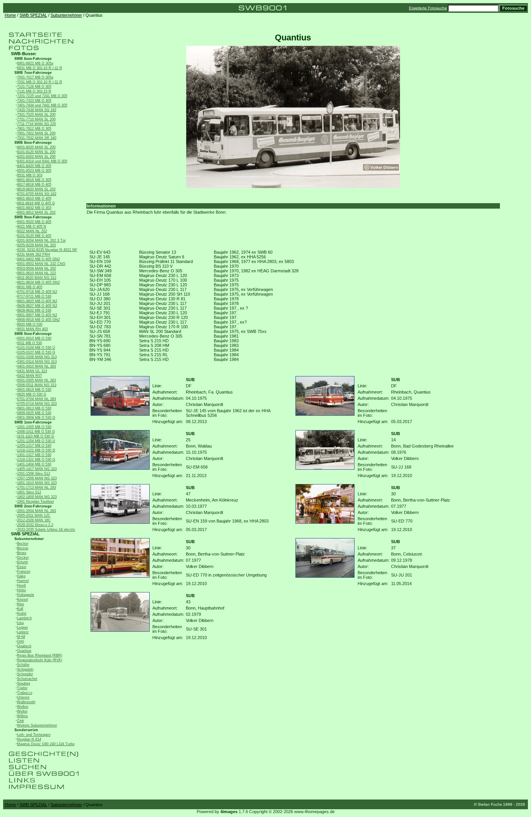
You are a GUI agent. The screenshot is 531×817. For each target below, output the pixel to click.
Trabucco (24, 693)
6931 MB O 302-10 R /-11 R (39, 68)
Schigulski (25, 669)
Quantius (24, 651)
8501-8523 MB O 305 (34, 170)
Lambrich (24, 618)
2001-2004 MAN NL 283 (36, 511)
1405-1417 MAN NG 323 (37, 469)
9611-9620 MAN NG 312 (36, 278)
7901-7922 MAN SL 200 (36, 133)
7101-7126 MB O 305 (34, 87)
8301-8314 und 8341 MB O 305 (42, 161)
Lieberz (23, 632)
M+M (21, 637)
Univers (23, 697)
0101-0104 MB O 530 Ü (36, 348)
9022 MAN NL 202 (32, 231)
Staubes (23, 683)
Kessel (22, 599)
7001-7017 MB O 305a (35, 77)
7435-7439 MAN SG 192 (36, 110)
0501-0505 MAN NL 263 (36, 380)
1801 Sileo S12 (29, 492)
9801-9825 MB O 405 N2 (37, 301)
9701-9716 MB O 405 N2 (37, 292)
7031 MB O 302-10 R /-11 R (39, 82)
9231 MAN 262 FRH (33, 254)
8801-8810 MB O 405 (34, 198)
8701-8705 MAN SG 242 (36, 194)
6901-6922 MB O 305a (35, 63)
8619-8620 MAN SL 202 (36, 189)
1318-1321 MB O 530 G (36, 460)
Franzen (23, 571)
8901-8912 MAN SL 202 (36, 212)
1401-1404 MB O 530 (34, 464)
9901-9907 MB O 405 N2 (37, 315)
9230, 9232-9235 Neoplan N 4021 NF (47, 250)
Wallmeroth (26, 702)
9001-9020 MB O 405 (34, 222)
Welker (22, 707)
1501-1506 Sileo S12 (33, 474)
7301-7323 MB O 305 (34, 101)
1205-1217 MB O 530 (34, 446)
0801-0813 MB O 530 (34, 408)
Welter (22, 711)
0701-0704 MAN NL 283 (36, 399)
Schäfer (23, 665)
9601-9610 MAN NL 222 (36, 273)
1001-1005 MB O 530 (34, 427)
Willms (22, 716)
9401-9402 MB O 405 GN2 (38, 259)
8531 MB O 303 (29, 175)
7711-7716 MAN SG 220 (36, 124)
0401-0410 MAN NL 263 (36, 366)
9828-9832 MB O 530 (34, 310)
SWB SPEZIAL (33, 15)
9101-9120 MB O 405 (34, 236)
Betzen (22, 548)
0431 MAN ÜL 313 (32, 371)
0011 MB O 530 (29, 343)
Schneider (25, 674)
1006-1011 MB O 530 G (36, 432)
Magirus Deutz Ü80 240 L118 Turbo (46, 744)
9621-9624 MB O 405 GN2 (38, 282)
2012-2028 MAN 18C (34, 520)
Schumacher (27, 679)
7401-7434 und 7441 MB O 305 (42, 105)
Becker (22, 543)
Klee (20, 604)
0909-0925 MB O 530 (34, 413)
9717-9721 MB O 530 (34, 296)
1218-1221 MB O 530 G (36, 450)
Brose (21, 553)
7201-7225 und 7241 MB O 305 (42, 96)
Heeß (21, 585)
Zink (20, 721)
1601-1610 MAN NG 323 (37, 483)
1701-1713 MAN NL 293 (36, 488)
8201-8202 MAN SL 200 (36, 157)
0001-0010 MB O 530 (34, 338)
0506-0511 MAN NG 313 (36, 385)
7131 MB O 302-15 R (34, 91)
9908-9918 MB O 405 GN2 (38, 320)
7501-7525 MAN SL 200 (36, 115)
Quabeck (24, 646)
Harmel (23, 581)
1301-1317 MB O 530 (34, 455)
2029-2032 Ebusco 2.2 (35, 525)
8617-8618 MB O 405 (34, 184)
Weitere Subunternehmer (37, 725)
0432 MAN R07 (29, 376)
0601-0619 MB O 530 (34, 390)
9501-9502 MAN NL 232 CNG (41, 264)
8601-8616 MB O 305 (34, 180)
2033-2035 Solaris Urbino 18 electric (46, 529)
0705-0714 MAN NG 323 (37, 404)
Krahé (21, 613)
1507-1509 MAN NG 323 (37, 478)
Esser (21, 567)
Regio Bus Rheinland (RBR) (39, 655)
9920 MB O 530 (29, 324)
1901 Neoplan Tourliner (35, 501)
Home (10, 15)
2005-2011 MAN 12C (34, 515)
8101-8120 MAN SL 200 (36, 152)
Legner (22, 627)
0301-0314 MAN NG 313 (37, 362)
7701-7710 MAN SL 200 (36, 119)
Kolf (20, 609)
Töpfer (22, 688)
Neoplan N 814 (29, 739)
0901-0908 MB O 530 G (36, 418)
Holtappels (25, 595)
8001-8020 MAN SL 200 (36, 147)
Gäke (21, 576)
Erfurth (22, 562)
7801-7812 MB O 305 (34, 129)
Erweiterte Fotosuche (428, 8)
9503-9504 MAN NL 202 (36, 268)
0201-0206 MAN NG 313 (37, 357)
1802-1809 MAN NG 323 (37, 497)
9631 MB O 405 (29, 287)
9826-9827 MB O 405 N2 (37, 306)
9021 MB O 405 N (31, 226)
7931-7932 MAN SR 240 (36, 138)
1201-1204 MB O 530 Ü (36, 441)
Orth (20, 641)
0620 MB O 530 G (31, 394)
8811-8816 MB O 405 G (36, 203)
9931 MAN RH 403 (32, 329)
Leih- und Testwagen (34, 735)
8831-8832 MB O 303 (34, 208)
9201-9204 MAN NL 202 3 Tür (41, 240)
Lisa (20, 623)
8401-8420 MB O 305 (34, 166)
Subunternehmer (66, 15)
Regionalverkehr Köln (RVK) (39, 660)
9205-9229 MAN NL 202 (36, 245)
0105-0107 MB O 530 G (36, 352)
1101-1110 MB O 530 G (35, 436)
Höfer (21, 590)
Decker (23, 557)
